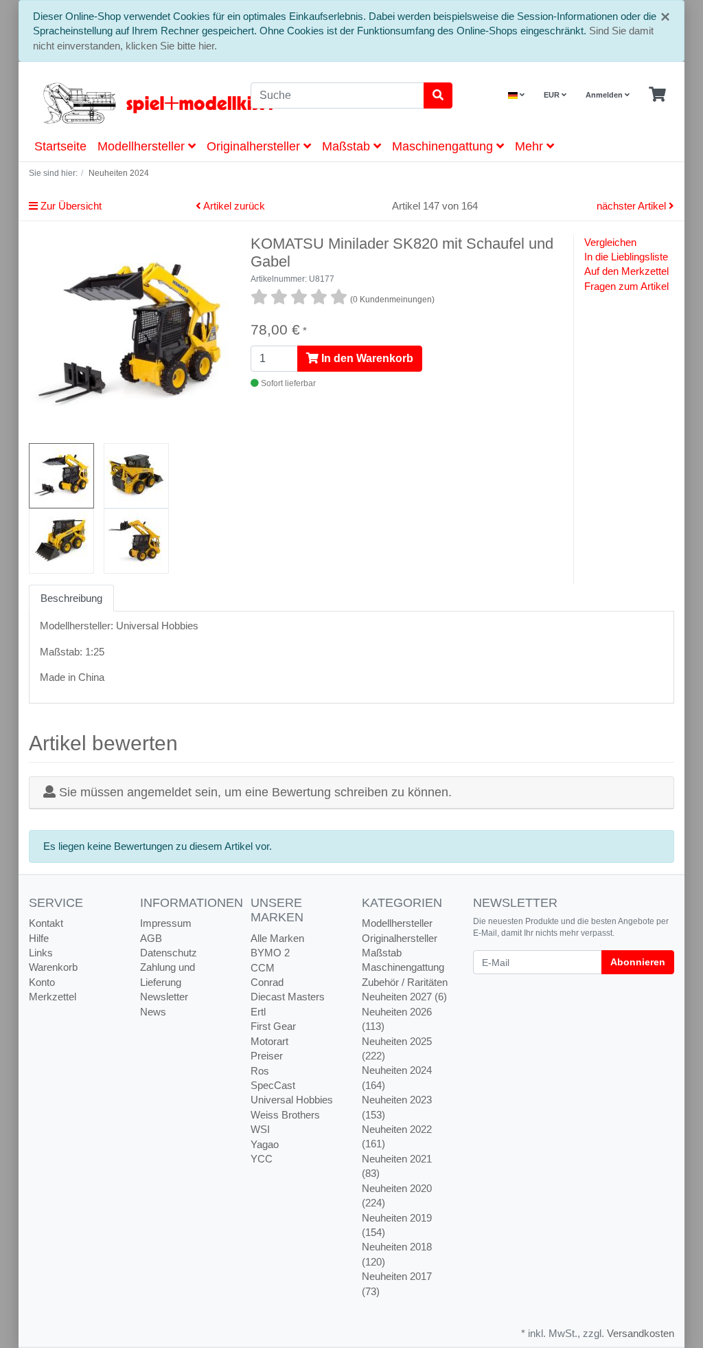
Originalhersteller (255, 146)
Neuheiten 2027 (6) (404, 996)
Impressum (166, 923)
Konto (42, 982)
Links (41, 952)
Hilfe (39, 938)
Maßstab (347, 146)
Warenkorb (53, 967)
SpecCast (273, 1085)
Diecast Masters (288, 996)
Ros (260, 1071)
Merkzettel (52, 996)
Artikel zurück (233, 206)
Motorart (269, 1041)
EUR (553, 95)
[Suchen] (438, 95)
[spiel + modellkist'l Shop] (129, 103)
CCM (263, 968)
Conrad (267, 982)
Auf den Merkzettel (626, 271)
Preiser (267, 1055)
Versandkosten (640, 1333)
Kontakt (46, 923)
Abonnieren (637, 961)
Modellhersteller (142, 146)
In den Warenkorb (366, 358)
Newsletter (164, 996)
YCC (262, 1159)
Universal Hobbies (292, 1099)
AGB (151, 938)
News (153, 1012)
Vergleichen (610, 242)
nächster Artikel (633, 206)
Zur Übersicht (70, 206)
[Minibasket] (657, 94)
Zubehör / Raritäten (405, 982)
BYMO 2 (270, 952)
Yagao (265, 1144)
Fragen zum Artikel (626, 286)
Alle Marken (277, 938)
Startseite (60, 146)
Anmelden (605, 95)
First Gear (273, 1026)
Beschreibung (71, 598)
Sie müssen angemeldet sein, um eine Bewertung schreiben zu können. (255, 792)
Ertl (258, 1012)
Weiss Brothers (285, 1115)
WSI (260, 1129)
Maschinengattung (444, 146)
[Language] (516, 95)
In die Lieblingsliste (626, 256)
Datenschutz (168, 952)
